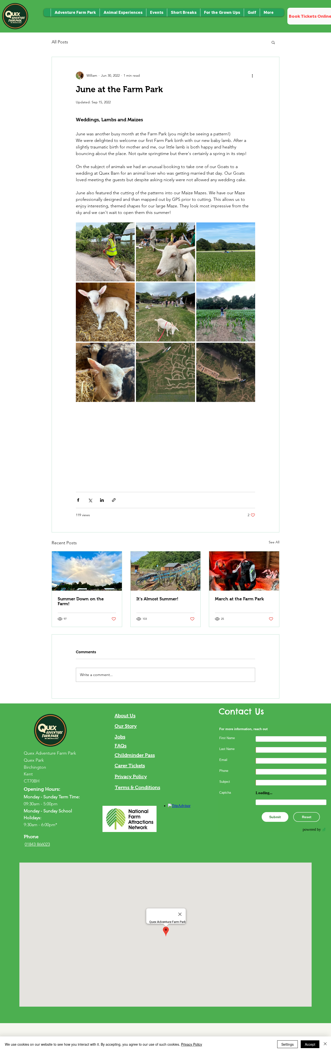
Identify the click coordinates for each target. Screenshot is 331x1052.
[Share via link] (113, 500)
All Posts (60, 42)
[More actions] (252, 75)
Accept (310, 1044)
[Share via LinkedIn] (102, 500)
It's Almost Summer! (157, 598)
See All (274, 542)
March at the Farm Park (239, 598)
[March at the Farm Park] (244, 571)
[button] (183, 12)
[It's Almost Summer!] (166, 571)
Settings (287, 1044)
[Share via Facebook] (78, 500)
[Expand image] (105, 251)
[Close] (325, 1044)
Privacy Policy (191, 1044)
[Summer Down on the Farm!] (87, 571)
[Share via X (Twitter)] (90, 500)
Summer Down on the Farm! (81, 601)
